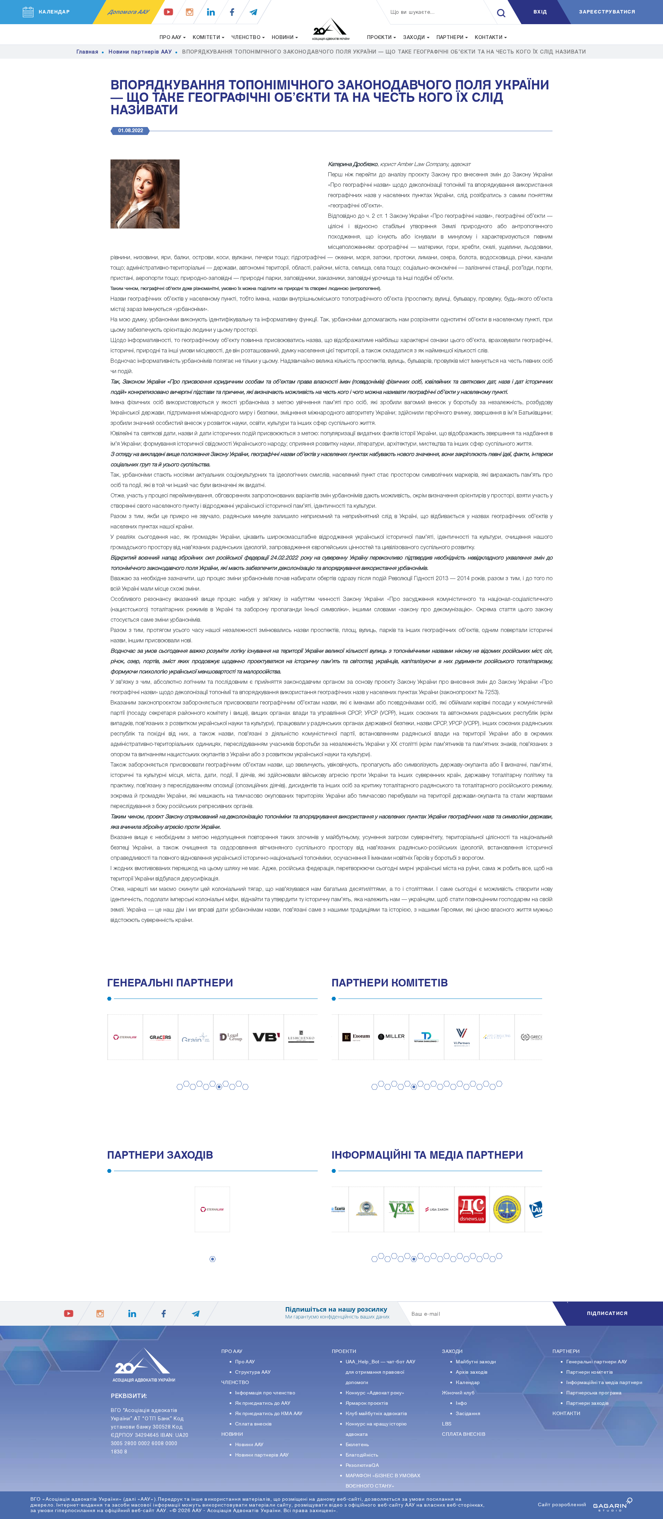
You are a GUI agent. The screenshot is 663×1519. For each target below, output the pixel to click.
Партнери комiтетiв (589, 1372)
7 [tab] (217, 1094)
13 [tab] (452, 1094)
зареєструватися (607, 12)
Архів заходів (472, 1372)
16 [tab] (472, 1090)
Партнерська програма (594, 1393)
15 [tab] (465, 1094)
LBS (446, 1424)
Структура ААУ (253, 1372)
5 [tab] (204, 1094)
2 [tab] (184, 1090)
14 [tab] (459, 1090)
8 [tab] (223, 1090)
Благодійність (362, 1455)
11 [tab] (244, 1094)
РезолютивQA (362, 1465)
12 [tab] (445, 1090)
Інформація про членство (265, 1393)
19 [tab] (491, 1094)
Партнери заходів (587, 1403)
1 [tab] (177, 1094)
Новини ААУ (249, 1444)
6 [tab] (210, 1090)
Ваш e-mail (426, 1314)
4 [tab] (197, 1090)
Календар (468, 1382)
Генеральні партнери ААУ (596, 1361)
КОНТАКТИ (566, 1413)
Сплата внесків (253, 1424)
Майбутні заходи (476, 1361)
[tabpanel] (124, 1037)
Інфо (461, 1403)
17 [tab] (478, 1094)
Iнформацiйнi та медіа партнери (604, 1382)
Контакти (488, 38)
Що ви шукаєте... (413, 12)
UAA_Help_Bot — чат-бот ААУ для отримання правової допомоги (380, 1372)
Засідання (468, 1413)
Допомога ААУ (128, 12)
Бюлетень (357, 1444)
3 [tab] (191, 1094)
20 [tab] (498, 1090)
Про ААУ (245, 1361)
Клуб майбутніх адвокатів (376, 1413)
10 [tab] (238, 1090)
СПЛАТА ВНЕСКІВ (463, 1434)
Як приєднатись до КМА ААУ (269, 1413)
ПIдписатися (607, 1313)
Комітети (206, 38)
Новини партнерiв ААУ (262, 1455)
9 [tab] (230, 1094)
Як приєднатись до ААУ (262, 1403)
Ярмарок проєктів (367, 1403)
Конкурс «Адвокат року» (375, 1393)
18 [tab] (485, 1090)
